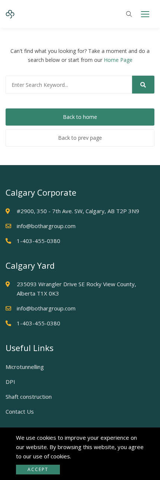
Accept (38, 469)
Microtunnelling (25, 366)
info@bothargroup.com (46, 226)
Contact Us (20, 411)
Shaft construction (29, 396)
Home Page (118, 59)
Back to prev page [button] (80, 137)
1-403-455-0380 (38, 240)
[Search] (143, 85)
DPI (10, 381)
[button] (145, 13)
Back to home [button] (80, 116)
